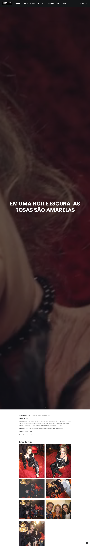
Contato (64, 3)
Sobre (58, 3)
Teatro (26, 3)
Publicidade (40, 3)
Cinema (32, 3)
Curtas (47, 215)
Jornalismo (50, 3)
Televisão (18, 3)
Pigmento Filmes (28, 432)
